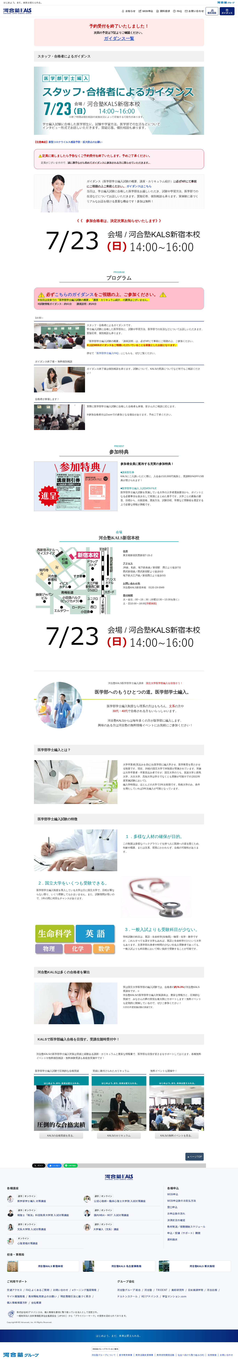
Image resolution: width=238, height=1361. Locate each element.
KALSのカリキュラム (118, 1135)
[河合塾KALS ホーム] (17, 11)
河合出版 (212, 1290)
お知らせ (130, 11)
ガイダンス (227, 12)
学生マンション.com (174, 1296)
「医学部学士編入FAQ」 (107, 353)
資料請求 (165, 11)
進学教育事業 (125, 1354)
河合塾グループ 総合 (129, 1290)
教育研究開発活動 (165, 1354)
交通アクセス (14, 1290)
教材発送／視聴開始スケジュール (186, 1226)
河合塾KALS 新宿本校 (50, 1266)
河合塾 (148, 1290)
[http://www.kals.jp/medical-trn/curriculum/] (119, 1103)
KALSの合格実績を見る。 (61, 1135)
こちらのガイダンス (74, 294)
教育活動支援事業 (144, 1354)
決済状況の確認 (176, 1220)
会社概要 (36, 1302)
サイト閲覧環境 (16, 1296)
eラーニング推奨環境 (84, 1290)
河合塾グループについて (104, 1354)
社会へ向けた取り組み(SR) (191, 1354)
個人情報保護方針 (17, 1302)
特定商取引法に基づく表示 (75, 1296)
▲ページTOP (194, 1156)
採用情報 (212, 1354)
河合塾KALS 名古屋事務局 (126, 1266)
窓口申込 (172, 1207)
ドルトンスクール (127, 1296)
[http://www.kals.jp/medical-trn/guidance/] (176, 1103)
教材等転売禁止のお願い (43, 1296)
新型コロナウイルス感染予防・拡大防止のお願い (68, 142)
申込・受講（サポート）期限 (183, 1233)
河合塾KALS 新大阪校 (202, 1266)
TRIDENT (162, 1290)
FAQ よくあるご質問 (37, 1290)
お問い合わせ (196, 11)
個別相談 (212, 12)
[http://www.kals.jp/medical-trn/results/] (61, 1103)
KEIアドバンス (150, 1296)
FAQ (179, 11)
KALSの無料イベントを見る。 (176, 1135)
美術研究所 (177, 1290)
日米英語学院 (195, 1290)
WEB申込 (147, 11)
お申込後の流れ (176, 1213)
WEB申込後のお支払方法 (181, 1200)
